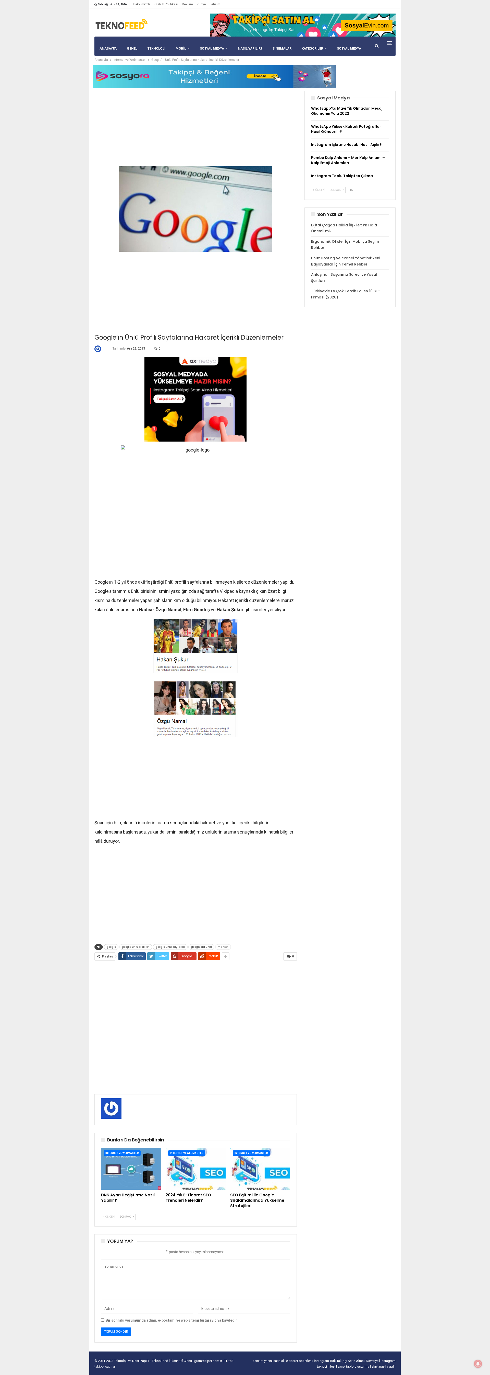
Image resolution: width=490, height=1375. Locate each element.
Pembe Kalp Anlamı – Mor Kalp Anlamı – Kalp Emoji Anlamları (348, 160)
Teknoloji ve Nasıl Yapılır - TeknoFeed (141, 1361)
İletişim (215, 4)
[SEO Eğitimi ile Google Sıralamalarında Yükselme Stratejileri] (260, 1169)
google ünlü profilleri (136, 947)
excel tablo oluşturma (354, 1366)
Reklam (187, 4)
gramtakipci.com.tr (208, 1361)
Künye (201, 4)
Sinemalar (282, 48)
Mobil (181, 48)
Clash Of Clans (181, 1361)
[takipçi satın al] (303, 25)
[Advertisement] (195, 127)
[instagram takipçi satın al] (195, 399)
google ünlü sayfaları (170, 947)
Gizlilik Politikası (166, 4)
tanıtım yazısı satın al (268, 1361)
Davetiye (372, 1361)
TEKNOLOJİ (156, 48)
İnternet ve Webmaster (122, 1153)
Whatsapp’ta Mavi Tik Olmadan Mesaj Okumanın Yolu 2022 (347, 111)
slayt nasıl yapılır (384, 1366)
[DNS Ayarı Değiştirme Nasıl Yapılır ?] (131, 1169)
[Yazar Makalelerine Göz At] (98, 348)
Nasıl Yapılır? (250, 48)
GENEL (132, 48)
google (111, 947)
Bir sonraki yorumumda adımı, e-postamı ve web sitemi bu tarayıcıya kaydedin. (172, 1320)
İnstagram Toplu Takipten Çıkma (342, 175)
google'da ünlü (201, 947)
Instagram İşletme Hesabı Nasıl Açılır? (346, 144)
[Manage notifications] (478, 1364)
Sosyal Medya (212, 48)
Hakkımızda (142, 4)
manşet (223, 947)
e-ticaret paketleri (299, 1361)
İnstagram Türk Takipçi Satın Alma (339, 1361)
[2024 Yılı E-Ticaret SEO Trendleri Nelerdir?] (196, 1169)
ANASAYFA (108, 48)
